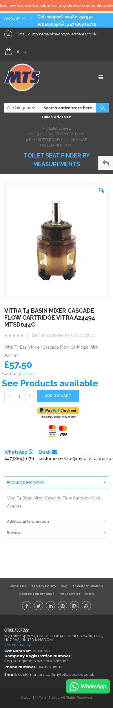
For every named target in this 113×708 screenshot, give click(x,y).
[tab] (56, 482)
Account (12, 19)
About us (18, 586)
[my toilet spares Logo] (30, 77)
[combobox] (73, 108)
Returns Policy (17, 645)
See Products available (50, 383)
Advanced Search (87, 586)
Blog (89, 594)
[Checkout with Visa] (58, 431)
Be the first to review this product (63, 335)
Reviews (15, 532)
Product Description (26, 482)
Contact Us (69, 594)
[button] (101, 189)
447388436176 (81, 24)
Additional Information (28, 521)
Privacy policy (43, 586)
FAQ (64, 586)
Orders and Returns (36, 594)
